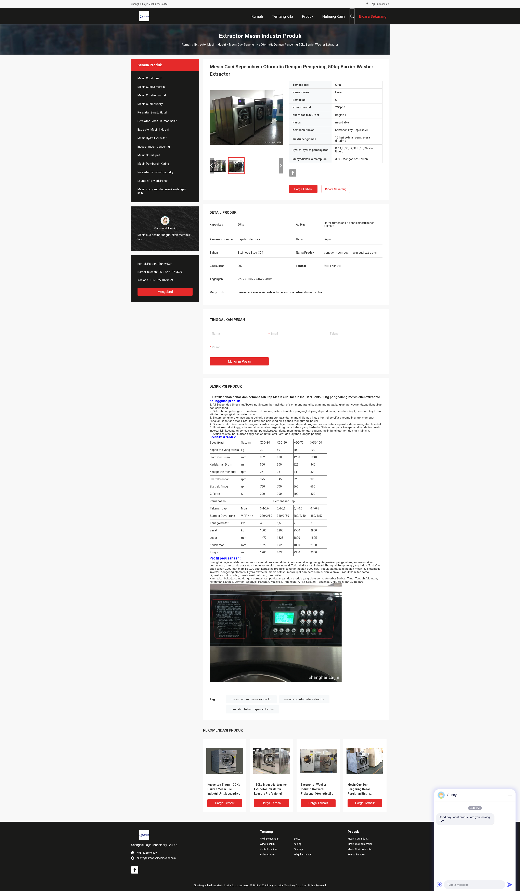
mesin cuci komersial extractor (251, 699)
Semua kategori (356, 854)
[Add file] (439, 884)
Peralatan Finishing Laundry (155, 172)
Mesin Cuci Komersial (151, 86)
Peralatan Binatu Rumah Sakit (157, 121)
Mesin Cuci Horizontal (152, 95)
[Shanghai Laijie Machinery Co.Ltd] (144, 16)
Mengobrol (165, 292)
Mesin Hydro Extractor (152, 138)
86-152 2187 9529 (170, 272)
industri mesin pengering (154, 146)
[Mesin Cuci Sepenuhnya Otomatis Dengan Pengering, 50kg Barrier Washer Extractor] (246, 117)
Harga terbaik (303, 189)
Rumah (186, 44)
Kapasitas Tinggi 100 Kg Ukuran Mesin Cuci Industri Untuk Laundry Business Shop (223, 789)
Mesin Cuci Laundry (150, 104)
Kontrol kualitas (268, 849)
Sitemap (298, 849)
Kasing (297, 844)
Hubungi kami (267, 854)
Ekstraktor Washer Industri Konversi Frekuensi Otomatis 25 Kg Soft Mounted (316, 789)
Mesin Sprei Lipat (149, 155)
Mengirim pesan (239, 361)
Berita (297, 838)
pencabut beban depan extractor (252, 709)
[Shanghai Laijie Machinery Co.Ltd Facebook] (367, 4)
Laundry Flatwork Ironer (153, 180)
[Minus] (509, 795)
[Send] (510, 884)
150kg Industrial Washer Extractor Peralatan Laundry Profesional (270, 789)
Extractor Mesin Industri (210, 44)
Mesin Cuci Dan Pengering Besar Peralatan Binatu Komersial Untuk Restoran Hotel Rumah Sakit (363, 789)
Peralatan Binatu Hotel (152, 112)
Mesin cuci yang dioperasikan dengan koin (162, 191)
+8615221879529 (161, 280)
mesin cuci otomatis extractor (304, 699)
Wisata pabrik (267, 844)
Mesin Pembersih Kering (153, 163)
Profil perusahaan (269, 838)
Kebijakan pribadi (303, 854)
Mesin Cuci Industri (150, 78)
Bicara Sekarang (336, 189)
